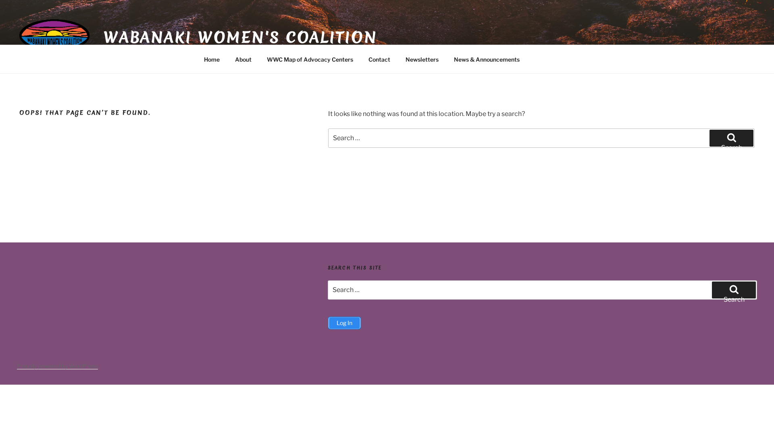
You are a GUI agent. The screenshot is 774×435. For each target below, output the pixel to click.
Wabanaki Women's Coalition (240, 37)
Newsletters (422, 59)
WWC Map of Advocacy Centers (310, 59)
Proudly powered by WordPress (57, 365)
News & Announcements (487, 59)
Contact (379, 59)
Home (212, 59)
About (243, 59)
